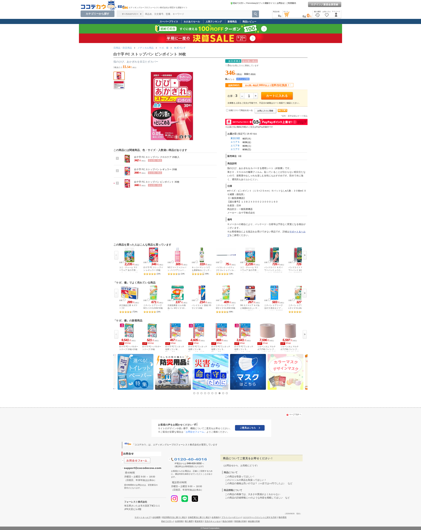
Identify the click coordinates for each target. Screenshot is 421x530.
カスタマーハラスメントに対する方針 (260, 517)
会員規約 (215, 517)
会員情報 (179, 521)
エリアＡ (235, 142)
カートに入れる (277, 95)
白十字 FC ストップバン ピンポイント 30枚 (156, 181)
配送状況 (199, 521)
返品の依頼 (227, 521)
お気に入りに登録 (265, 111)
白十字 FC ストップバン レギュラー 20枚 (155, 169)
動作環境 (282, 517)
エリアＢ (235, 145)
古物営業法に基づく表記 (199, 517)
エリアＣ (235, 149)
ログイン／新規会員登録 (324, 4)
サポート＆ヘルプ (142, 517)
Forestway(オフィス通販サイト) (260, 3)
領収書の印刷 (240, 521)
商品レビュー (249, 21)
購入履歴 (189, 521)
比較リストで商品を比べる (241, 110)
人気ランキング (214, 21)
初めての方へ (239, 3)
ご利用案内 (291, 3)
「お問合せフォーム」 (194, 431)
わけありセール (192, 21)
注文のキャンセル (212, 521)
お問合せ (281, 3)
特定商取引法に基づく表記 (174, 517)
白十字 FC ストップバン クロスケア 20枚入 (156, 157)
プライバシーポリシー (231, 517)
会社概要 (156, 517)
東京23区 (235, 138)
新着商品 (232, 21)
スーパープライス (169, 21)
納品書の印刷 (254, 521)
